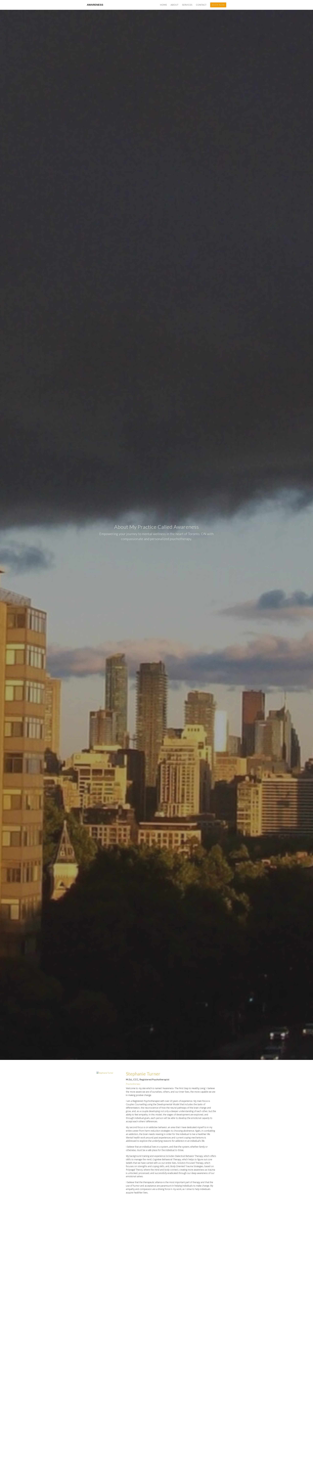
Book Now (218, 5)
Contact (201, 5)
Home (163, 5)
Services (187, 5)
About (174, 5)
